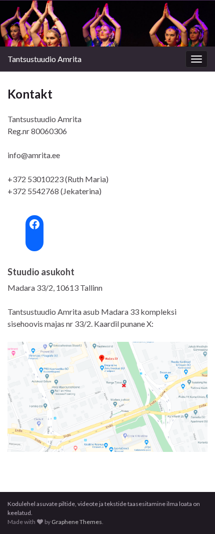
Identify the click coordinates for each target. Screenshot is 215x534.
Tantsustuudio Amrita (45, 59)
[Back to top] (192, 511)
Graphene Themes (77, 521)
